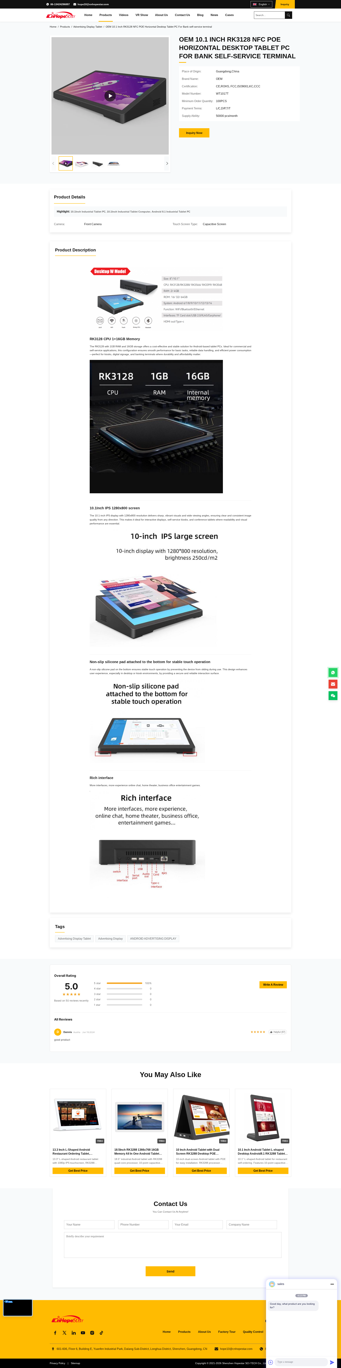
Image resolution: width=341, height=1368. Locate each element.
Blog (200, 15)
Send (170, 1271)
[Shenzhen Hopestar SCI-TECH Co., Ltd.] (60, 15)
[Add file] (270, 1362)
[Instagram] (92, 1333)
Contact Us (182, 15)
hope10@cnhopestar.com (93, 4)
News (214, 15)
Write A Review (273, 984)
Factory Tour (227, 1331)
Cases (229, 15)
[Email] (333, 684)
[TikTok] (101, 1333)
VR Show (142, 15)
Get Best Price (78, 1170)
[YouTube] (83, 1333)
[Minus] (332, 1284)
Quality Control (253, 1331)
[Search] (288, 15)
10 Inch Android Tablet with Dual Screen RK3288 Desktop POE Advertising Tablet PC (197, 1153)
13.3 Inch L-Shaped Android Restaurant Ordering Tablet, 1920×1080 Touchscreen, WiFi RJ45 (76, 1153)
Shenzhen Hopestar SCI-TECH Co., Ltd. (244, 1363)
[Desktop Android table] (110, 96)
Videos (123, 15)
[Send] (332, 1362)
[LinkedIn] (73, 1333)
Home (88, 15)
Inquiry (285, 4)
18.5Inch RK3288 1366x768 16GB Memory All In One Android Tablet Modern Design (136, 1153)
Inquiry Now (194, 132)
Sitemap (75, 1363)
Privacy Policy (57, 1363)
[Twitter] (64, 1333)
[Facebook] (55, 1333)
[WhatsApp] (333, 672)
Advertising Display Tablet (87, 26)
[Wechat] (333, 695)
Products (105, 15)
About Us (161, 15)
